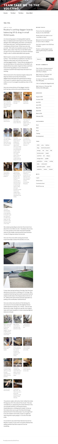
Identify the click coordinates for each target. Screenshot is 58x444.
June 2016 (38, 105)
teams (45, 169)
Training (38, 133)
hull (51, 150)
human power (40, 153)
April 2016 (38, 110)
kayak (47, 153)
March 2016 (39, 113)
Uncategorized (40, 136)
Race (37, 130)
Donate (6, 13)
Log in (37, 177)
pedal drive (39, 161)
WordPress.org (40, 186)
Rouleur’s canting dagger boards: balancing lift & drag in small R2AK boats (18, 32)
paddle (46, 158)
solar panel (44, 164)
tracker (51, 169)
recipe (46, 161)
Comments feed (40, 183)
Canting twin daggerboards (47, 83)
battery (47, 145)
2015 (38, 145)
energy (38, 150)
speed (48, 166)
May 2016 (38, 107)
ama (42, 145)
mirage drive (40, 158)
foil (43, 150)
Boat (37, 125)
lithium (48, 155)
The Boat (12, 13)
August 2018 (39, 96)
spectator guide (41, 166)
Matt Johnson (39, 74)
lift (44, 155)
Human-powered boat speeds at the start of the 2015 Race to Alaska (44, 70)
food (47, 150)
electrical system (45, 147)
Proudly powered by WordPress (11, 440)
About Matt (29, 13)
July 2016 (38, 102)
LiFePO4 (39, 155)
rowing (51, 161)
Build (37, 127)
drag (38, 147)
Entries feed (39, 180)
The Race (20, 13)
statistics (39, 169)
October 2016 (39, 99)
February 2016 (39, 116)
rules (38, 164)
